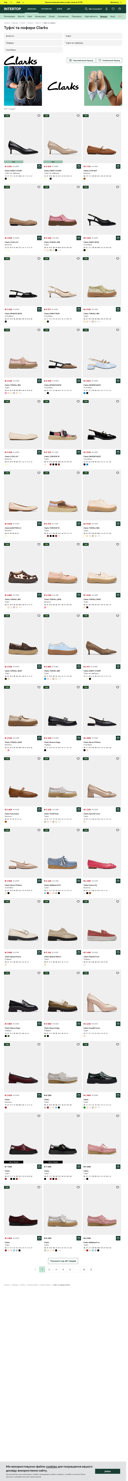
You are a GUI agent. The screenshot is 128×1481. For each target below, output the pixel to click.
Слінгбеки (11, 50)
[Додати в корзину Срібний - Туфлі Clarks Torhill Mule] (78, 809)
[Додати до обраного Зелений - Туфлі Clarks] (117, 1044)
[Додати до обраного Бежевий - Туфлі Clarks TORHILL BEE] (117, 258)
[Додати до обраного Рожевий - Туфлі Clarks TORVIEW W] (78, 401)
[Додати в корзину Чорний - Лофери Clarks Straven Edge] (78, 738)
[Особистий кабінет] (106, 8)
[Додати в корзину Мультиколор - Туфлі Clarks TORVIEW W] (78, 523)
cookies (51, 1466)
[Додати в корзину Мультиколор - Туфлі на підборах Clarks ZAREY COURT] (118, 666)
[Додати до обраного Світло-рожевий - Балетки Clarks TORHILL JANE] (78, 544)
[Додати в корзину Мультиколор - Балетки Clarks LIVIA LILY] (39, 238)
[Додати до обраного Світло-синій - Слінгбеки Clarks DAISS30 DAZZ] (117, 330)
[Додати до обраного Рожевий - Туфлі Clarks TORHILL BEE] (78, 187)
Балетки (10, 36)
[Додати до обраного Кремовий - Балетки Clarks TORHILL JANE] (38, 687)
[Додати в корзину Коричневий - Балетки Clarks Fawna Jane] (39, 809)
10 (84, 1269)
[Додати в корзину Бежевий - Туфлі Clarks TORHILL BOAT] (118, 595)
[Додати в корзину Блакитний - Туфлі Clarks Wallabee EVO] (78, 881)
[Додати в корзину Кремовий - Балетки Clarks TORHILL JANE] (39, 738)
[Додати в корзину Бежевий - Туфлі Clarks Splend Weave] (78, 952)
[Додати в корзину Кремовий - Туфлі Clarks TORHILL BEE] (118, 523)
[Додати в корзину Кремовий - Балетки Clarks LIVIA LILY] (39, 452)
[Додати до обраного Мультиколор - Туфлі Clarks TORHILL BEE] (38, 544)
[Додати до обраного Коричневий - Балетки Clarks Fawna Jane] (38, 758)
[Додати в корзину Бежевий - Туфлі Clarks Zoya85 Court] (118, 1024)
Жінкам (30, 23)
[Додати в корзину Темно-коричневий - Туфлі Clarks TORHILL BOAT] (39, 666)
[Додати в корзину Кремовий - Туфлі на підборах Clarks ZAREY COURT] (78, 166)
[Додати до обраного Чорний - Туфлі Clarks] (78, 1115)
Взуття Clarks (45, 1285)
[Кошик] (119, 8)
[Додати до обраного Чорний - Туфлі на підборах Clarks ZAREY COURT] (38, 115)
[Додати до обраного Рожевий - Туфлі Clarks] (117, 1115)
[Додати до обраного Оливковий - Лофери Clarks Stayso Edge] (78, 973)
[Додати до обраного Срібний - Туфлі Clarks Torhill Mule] (78, 758)
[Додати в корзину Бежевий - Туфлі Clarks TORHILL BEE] (118, 309)
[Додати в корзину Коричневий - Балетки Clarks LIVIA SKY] (118, 166)
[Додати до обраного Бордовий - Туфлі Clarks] (38, 1115)
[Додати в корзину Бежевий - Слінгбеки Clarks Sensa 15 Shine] (39, 881)
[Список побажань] (113, 8)
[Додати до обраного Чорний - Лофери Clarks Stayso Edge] (38, 973)
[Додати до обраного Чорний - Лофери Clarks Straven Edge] (78, 687)
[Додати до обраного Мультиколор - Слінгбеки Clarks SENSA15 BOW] (78, 330)
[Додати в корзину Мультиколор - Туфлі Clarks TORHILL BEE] (39, 595)
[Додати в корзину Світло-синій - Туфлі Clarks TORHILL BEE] (78, 666)
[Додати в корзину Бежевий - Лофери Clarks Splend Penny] (39, 952)
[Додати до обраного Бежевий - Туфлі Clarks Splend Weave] (78, 901)
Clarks (23, 23)
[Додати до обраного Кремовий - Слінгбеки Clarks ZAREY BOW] (78, 258)
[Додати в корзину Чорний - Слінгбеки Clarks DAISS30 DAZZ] (118, 452)
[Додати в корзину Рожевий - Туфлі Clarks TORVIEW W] (78, 452)
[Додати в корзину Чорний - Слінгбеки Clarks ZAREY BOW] (118, 238)
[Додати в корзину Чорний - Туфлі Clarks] (78, 1166)
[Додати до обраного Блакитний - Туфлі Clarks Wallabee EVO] (78, 830)
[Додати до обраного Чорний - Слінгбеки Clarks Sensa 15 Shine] (117, 687)
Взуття (38, 23)
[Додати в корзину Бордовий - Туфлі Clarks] (39, 1166)
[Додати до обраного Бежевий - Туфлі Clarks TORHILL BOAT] (117, 544)
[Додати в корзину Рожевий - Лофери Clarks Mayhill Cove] (118, 952)
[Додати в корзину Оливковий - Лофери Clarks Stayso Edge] (78, 1024)
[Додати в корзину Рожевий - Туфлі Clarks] (118, 1166)
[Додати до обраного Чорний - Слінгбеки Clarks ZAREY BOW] (117, 187)
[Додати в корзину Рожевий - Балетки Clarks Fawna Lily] (118, 881)
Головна (7, 23)
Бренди (15, 23)
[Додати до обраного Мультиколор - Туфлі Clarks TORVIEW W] (78, 472)
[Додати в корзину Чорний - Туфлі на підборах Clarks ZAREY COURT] (39, 166)
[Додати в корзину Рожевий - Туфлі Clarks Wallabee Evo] (118, 1238)
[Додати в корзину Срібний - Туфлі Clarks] (78, 1095)
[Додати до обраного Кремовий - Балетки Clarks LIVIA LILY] (38, 401)
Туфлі (68, 36)
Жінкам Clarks (33, 1285)
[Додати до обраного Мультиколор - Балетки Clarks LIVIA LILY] (38, 187)
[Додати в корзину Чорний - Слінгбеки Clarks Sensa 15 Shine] (118, 738)
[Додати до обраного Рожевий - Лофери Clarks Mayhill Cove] (117, 901)
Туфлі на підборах (74, 43)
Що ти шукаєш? (95, 9)
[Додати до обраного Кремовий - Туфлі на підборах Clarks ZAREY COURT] (78, 115)
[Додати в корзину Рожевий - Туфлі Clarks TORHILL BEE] (78, 238)
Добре (107, 1471)
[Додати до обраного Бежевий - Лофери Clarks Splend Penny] (38, 901)
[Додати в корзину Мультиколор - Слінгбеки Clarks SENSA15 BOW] (78, 381)
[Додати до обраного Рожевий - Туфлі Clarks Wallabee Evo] (117, 1187)
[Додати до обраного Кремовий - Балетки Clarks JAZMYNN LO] (38, 472)
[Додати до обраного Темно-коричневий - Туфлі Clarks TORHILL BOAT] (38, 615)
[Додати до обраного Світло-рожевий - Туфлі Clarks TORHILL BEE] (38, 330)
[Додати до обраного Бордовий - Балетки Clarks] (38, 1044)
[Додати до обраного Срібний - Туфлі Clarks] (78, 1044)
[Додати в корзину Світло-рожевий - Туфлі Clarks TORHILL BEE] (39, 381)
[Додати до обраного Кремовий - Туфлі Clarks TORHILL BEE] (117, 472)
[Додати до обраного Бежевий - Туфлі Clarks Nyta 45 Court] (117, 758)
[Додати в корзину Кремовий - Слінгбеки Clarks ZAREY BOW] (78, 309)
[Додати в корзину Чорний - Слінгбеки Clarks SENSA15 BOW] (39, 309)
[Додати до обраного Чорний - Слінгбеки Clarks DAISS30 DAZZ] (117, 401)
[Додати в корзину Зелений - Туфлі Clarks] (118, 1095)
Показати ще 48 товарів (63, 1261)
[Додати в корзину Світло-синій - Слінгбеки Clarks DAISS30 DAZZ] (118, 381)
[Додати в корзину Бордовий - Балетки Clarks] (39, 1095)
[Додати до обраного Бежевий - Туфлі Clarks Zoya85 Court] (117, 973)
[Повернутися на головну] (12, 9)
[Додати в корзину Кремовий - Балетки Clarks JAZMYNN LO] (39, 523)
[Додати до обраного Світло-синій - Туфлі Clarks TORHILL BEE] (78, 615)
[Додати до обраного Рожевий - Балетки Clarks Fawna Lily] (117, 830)
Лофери (10, 43)
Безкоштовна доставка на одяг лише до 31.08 (63, 2)
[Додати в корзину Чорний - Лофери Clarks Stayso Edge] (39, 1024)
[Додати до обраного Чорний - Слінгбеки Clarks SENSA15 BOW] (38, 258)
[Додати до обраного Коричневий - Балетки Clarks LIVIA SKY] (117, 115)
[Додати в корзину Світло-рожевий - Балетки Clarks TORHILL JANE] (78, 595)
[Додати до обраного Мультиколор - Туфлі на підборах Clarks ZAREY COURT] (117, 615)
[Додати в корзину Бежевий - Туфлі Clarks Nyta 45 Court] (118, 809)
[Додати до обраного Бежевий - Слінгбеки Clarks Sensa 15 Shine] (38, 830)
